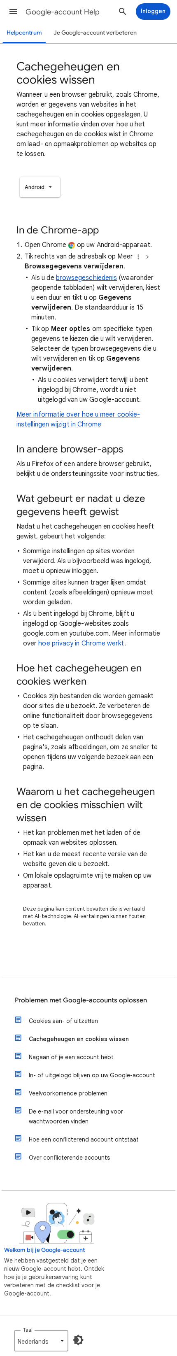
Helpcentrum (24, 32)
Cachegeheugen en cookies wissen (79, 1039)
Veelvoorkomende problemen (68, 1093)
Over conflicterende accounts (69, 1157)
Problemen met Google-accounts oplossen (81, 1000)
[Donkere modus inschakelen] (78, 1340)
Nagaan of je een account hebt (71, 1057)
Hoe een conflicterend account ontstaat (84, 1139)
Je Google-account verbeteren (95, 32)
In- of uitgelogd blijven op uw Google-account (92, 1075)
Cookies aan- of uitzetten (63, 1021)
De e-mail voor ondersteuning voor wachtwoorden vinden (76, 1116)
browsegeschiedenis (86, 278)
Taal (28, 1330)
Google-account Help (63, 11)
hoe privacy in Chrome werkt (81, 643)
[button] (13, 11)
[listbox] (40, 187)
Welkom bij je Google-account (44, 1249)
